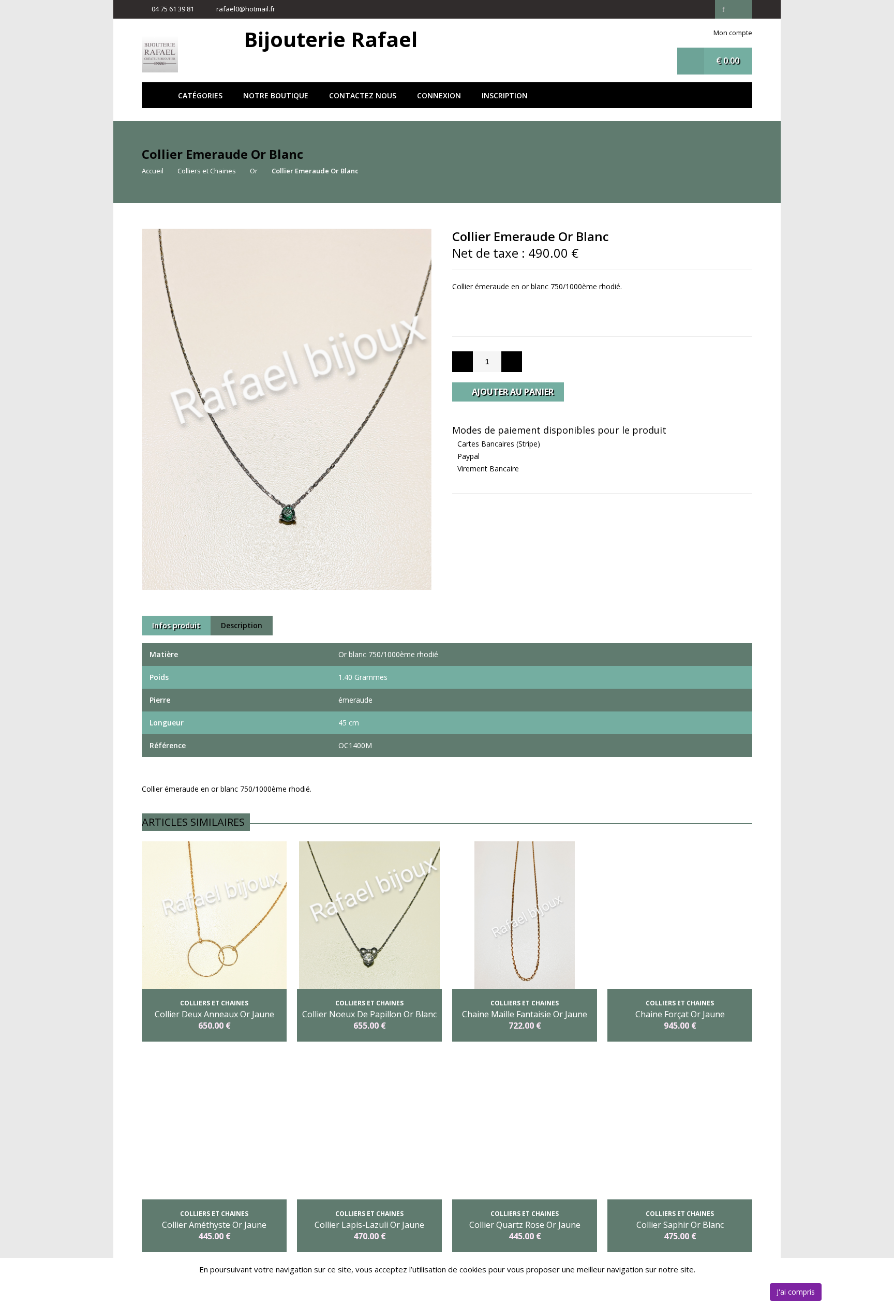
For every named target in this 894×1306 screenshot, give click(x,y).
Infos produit (176, 625)
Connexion (439, 95)
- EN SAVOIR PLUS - (602, 299)
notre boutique (275, 95)
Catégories (200, 95)
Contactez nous (362, 95)
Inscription (505, 95)
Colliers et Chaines (206, 170)
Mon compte (732, 32)
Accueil (155, 95)
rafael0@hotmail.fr (245, 8)
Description (241, 625)
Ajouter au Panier (512, 391)
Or (254, 170)
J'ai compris (796, 1292)
